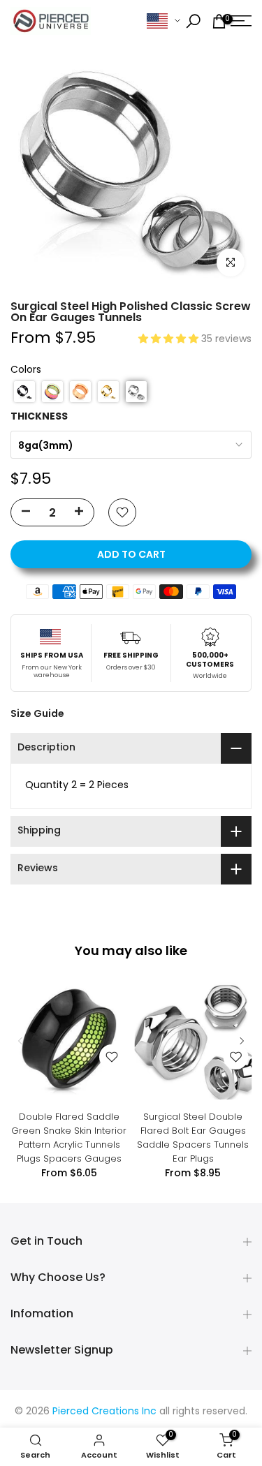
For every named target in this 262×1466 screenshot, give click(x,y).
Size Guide (37, 713)
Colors (25, 370)
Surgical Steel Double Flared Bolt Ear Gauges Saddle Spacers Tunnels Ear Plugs (193, 1136)
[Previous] (20, 1040)
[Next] (241, 1040)
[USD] (163, 21)
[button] (169, 339)
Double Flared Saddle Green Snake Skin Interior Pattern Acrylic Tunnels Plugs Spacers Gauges (68, 1136)
